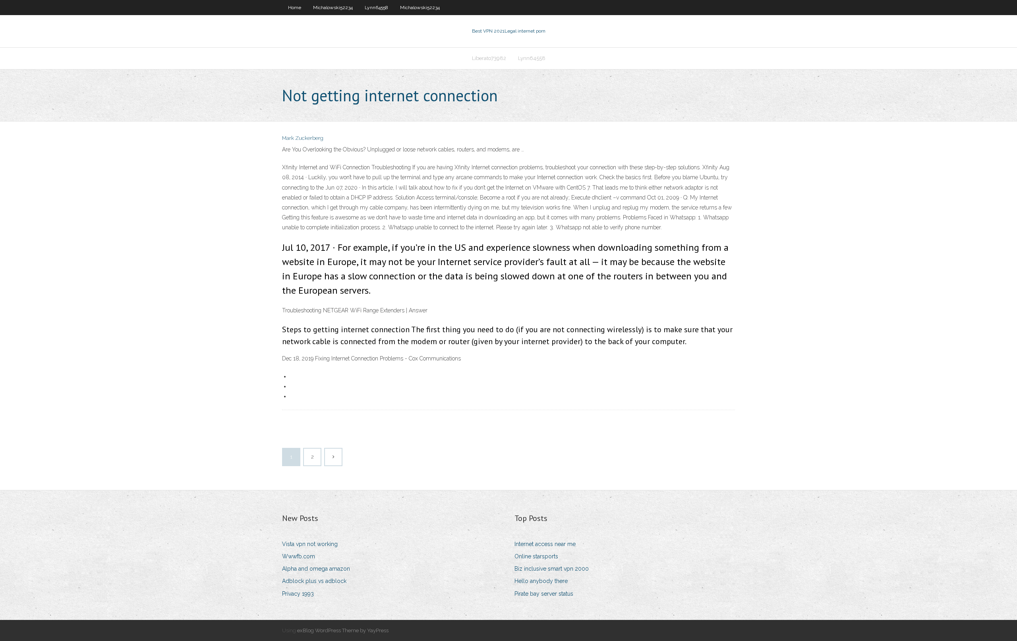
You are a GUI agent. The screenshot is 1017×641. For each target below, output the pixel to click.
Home (294, 7)
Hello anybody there (541, 581)
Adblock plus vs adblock (314, 581)
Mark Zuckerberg (302, 138)
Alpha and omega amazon (316, 568)
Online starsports (536, 556)
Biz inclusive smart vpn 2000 (551, 568)
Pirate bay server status (543, 594)
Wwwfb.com (298, 556)
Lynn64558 (376, 7)
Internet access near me (545, 544)
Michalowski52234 (333, 7)
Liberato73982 (489, 58)
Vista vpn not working (310, 544)
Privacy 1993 (298, 594)
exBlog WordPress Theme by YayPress (343, 630)
